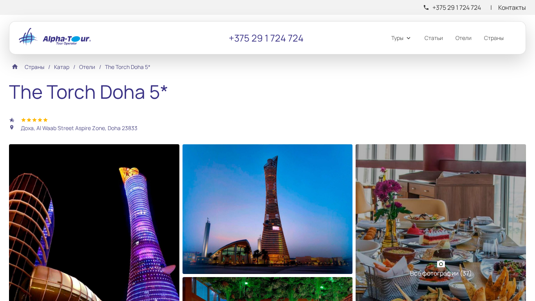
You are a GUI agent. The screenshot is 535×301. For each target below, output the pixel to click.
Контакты (512, 7)
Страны (494, 38)
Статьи (434, 38)
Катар (61, 67)
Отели (463, 38)
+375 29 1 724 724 (456, 7)
